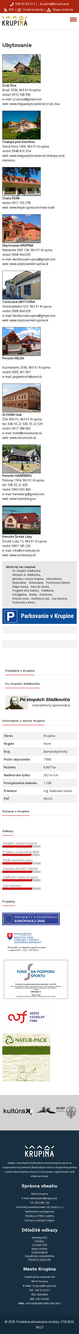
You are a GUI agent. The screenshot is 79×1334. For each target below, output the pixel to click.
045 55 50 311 (25, 4)
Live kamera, (60, 598)
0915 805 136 (42, 1202)
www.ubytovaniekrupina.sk (29, 264)
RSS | (12, 9)
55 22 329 (36, 424)
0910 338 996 (21, 94)
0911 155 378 (21, 203)
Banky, (33, 594)
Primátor (39, 1241)
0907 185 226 (21, 546)
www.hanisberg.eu (23, 499)
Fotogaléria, (19, 594)
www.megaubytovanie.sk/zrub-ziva (35, 104)
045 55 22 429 (17, 485)
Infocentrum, (54, 579)
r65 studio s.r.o (54, 1207)
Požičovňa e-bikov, (23, 602)
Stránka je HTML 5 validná (39, 1216)
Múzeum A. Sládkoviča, (26, 575)
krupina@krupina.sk (54, 4)
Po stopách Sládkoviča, (26, 571)
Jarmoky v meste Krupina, (28, 579)
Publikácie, (47, 590)
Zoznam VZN (39, 1245)
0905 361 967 (21, 372)
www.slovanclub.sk (23, 438)
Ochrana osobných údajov (39, 1220)
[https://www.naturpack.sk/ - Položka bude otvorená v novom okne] (26, 1057)
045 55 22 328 (17, 424)
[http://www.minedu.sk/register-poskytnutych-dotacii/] (26, 941)
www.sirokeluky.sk (23, 555)
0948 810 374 (21, 151)
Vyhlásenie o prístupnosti (39, 1211)
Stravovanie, (36, 582)
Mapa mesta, (20, 586)
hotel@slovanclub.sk (27, 433)
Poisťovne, (46, 594)
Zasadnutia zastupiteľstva (39, 1256)
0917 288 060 (21, 428)
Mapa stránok (62, 9)
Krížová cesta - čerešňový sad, (31, 598)
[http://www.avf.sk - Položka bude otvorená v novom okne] (26, 1016)
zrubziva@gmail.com (27, 99)
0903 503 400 (21, 489)
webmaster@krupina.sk (43, 1198)
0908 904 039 (21, 254)
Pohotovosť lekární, (58, 582)
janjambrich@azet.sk (27, 377)
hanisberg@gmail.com (28, 494)
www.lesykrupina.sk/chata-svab (32, 207)
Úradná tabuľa (32, 9)
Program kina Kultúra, (25, 590)
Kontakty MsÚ (39, 1237)
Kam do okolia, (40, 586)
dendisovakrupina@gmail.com (33, 259)
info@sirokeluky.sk (26, 550)
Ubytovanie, (19, 582)
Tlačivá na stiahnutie (39, 1259)
